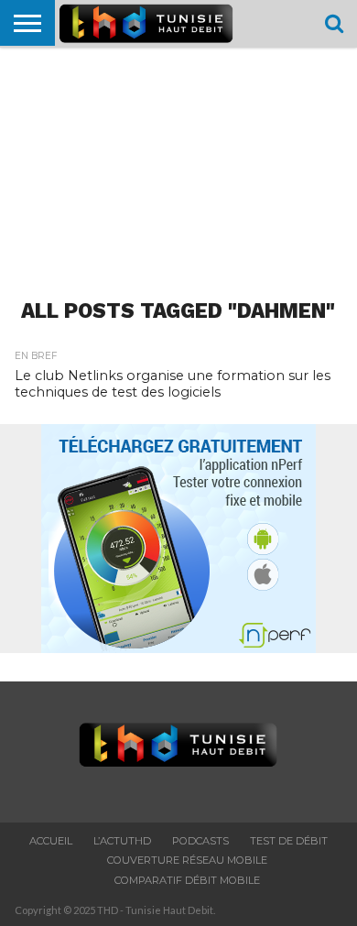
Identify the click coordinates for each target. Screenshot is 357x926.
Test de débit (289, 840)
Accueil (50, 840)
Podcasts (200, 840)
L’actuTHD (122, 840)
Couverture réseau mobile (187, 860)
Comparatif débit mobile (187, 880)
